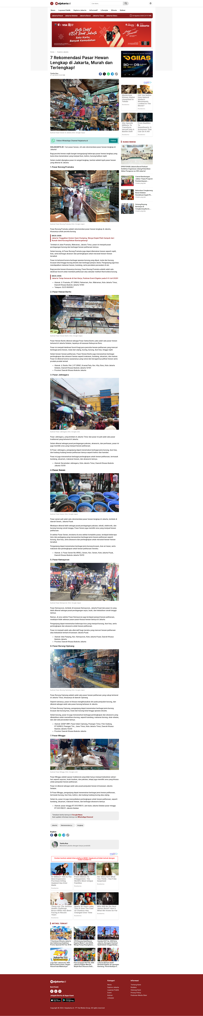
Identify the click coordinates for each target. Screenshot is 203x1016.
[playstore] (68, 1000)
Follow (113, 141)
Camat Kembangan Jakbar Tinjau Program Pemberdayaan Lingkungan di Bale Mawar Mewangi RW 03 (144, 182)
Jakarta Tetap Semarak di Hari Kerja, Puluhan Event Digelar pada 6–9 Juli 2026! (85, 278)
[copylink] (116, 73)
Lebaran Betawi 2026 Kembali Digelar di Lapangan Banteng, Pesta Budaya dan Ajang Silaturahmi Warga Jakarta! (108, 966)
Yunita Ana (54, 73)
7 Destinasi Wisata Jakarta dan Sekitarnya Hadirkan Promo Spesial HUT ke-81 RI (60, 943)
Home (52, 52)
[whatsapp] (108, 73)
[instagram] (59, 991)
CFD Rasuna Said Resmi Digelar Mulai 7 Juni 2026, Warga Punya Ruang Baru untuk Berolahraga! (83, 944)
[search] (126, 3)
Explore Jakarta (62, 52)
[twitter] (104, 73)
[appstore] (55, 1000)
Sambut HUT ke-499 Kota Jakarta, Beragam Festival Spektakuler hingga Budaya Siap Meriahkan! (107, 944)
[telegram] (112, 73)
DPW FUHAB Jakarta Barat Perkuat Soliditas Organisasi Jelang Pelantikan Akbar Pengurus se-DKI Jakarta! (135, 169)
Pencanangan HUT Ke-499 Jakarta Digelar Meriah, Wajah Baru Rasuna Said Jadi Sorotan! (84, 965)
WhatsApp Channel (85, 817)
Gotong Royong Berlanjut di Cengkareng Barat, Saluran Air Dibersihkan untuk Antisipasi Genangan (143, 209)
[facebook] (100, 73)
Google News (77, 815)
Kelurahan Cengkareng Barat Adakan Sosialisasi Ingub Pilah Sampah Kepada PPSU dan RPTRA (144, 195)
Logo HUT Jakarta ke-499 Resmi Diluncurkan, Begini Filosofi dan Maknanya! (60, 964)
